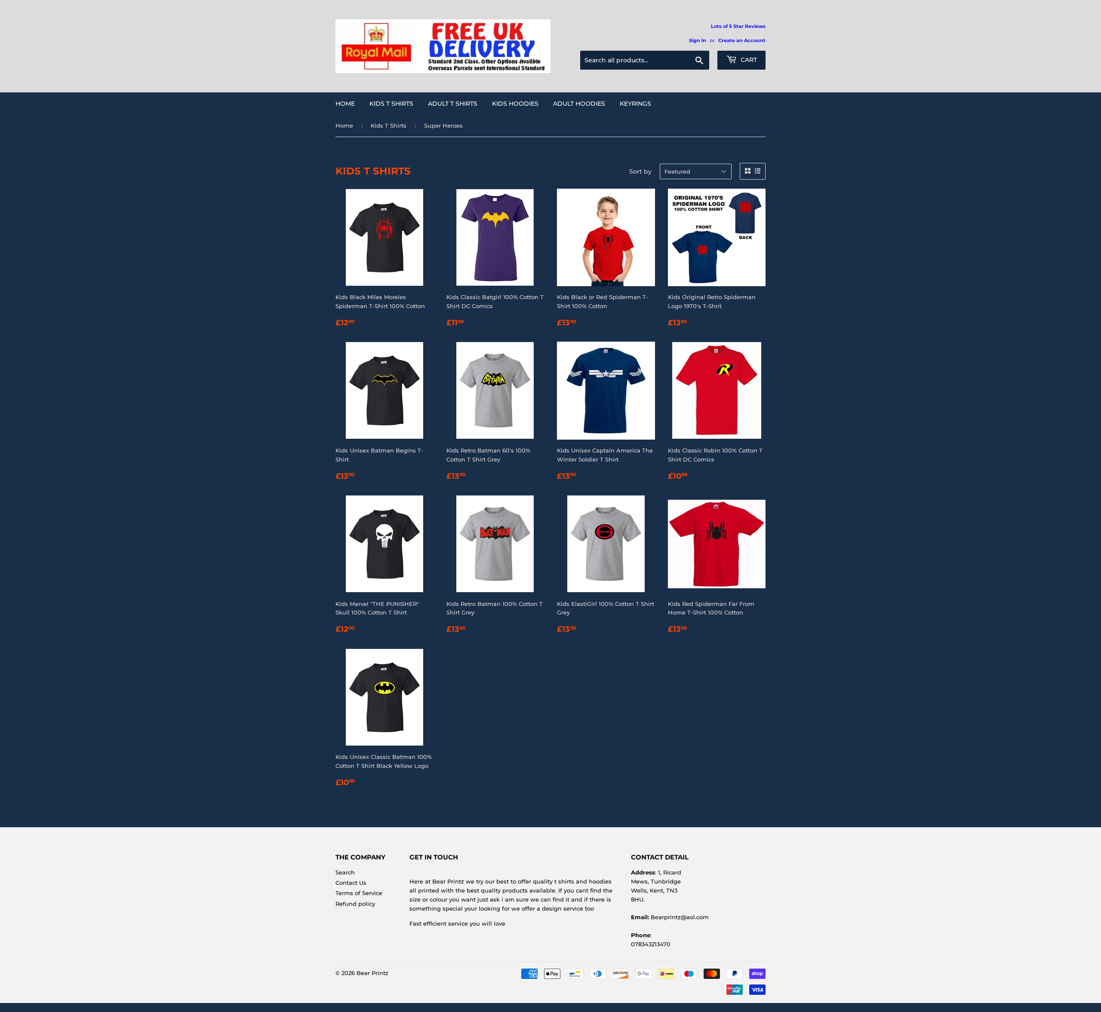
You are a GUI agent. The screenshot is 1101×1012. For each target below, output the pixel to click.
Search (345, 872)
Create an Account (742, 40)
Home (345, 103)
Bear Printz (372, 972)
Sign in (697, 40)
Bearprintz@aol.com (680, 917)
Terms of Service (358, 893)
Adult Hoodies (579, 103)
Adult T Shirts (452, 103)
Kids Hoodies (515, 103)
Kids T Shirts (391, 103)
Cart (748, 60)
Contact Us (350, 882)
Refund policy (355, 903)
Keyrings (635, 103)
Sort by (640, 171)
